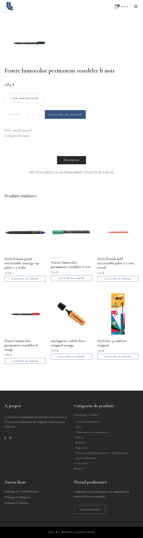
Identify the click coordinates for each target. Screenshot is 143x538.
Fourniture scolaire (86, 415)
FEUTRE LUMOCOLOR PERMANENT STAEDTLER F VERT (71, 264)
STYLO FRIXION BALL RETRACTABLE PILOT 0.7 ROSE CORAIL (115, 263)
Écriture (24, 136)
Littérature (81, 463)
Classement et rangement (92, 432)
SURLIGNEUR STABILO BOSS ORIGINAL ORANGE (68, 343)
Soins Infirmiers (86, 458)
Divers (80, 437)
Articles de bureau (87, 421)
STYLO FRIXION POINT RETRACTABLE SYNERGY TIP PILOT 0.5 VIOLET (22, 263)
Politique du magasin (17, 497)
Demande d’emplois (16, 503)
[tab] (71, 160)
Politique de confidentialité (22, 491)
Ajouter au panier (65, 115)
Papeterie (82, 447)
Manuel (78, 468)
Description (71, 160)
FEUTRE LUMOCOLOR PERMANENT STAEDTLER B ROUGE (21, 345)
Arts (78, 427)
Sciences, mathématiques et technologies (102, 453)
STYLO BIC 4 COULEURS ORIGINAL (112, 343)
